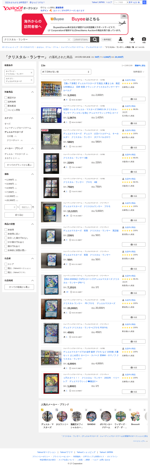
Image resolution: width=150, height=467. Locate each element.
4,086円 (107, 57)
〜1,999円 (11, 180)
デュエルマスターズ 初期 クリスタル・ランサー (86, 255)
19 (67, 292)
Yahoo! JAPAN (98, 2)
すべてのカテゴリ (27, 47)
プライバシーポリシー (41, 457)
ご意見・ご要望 (83, 460)
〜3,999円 (11, 184)
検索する (94, 39)
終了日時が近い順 (50, 72)
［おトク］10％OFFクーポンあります (68, 10)
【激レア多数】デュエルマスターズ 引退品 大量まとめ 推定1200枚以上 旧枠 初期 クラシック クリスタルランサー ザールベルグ (91, 87)
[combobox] (37, 39)
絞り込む (19, 215)
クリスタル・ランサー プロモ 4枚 (80, 182)
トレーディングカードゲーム (72, 47)
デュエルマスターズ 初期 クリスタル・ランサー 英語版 (91, 230)
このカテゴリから (81, 40)
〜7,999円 (11, 192)
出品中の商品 (130, 80)
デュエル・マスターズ (17, 154)
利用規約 (76, 457)
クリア (69, 39)
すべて (8, 124)
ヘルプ (109, 2)
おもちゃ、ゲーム (44, 47)
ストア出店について (66, 460)
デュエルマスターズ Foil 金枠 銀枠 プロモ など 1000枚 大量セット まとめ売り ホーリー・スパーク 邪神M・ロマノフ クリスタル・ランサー (91, 355)
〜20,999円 (12, 200)
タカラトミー (13, 158)
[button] (19, 92)
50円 (97, 57)
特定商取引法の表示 (48, 460)
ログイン (44, 10)
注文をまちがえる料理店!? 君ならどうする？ (25, 2)
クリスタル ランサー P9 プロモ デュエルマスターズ (89, 303)
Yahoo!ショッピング (86, 452)
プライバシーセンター (61, 457)
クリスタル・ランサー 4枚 (75, 158)
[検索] (144, 2)
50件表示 (137, 72)
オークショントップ (10, 47)
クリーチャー (104, 203)
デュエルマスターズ (94, 47)
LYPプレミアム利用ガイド (93, 457)
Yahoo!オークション (46, 452)
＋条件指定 (106, 40)
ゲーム (55, 47)
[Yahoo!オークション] (20, 7)
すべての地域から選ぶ (19, 287)
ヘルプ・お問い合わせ (101, 460)
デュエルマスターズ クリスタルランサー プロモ (87, 206)
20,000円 (119, 57)
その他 (102, 80)
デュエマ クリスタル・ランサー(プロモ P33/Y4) (85, 327)
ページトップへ (139, 441)
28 (67, 216)
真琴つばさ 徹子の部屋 (135, 2)
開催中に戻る (140, 66)
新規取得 (59, 7)
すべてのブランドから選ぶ (19, 165)
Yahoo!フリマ (66, 452)
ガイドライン (112, 457)
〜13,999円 (12, 196)
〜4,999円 (11, 188)
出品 (135, 99)
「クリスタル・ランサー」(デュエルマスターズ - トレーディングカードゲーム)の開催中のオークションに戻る (104, 436)
